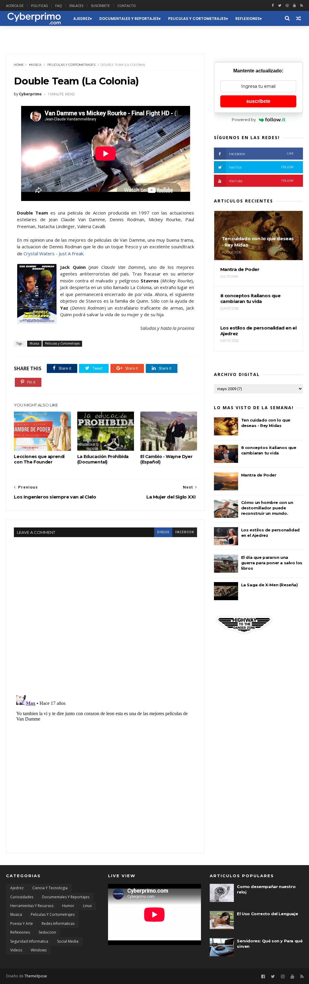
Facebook (261, 154)
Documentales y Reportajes (129, 18)
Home (19, 65)
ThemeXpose (35, 976)
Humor (68, 905)
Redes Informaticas (58, 923)
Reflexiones (247, 18)
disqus (163, 532)
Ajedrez (81, 18)
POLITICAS (39, 5)
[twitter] (279, 5)
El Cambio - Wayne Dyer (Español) (166, 459)
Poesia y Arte (21, 923)
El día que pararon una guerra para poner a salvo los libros (271, 563)
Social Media (67, 941)
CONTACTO (126, 5)
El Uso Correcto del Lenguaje (267, 913)
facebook (184, 532)
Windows (38, 950)
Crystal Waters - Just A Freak (53, 253)
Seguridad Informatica (29, 941)
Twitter (261, 167)
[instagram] (287, 5)
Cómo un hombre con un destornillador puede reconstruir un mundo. (267, 508)
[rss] (301, 5)
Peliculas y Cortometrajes (197, 18)
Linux (87, 905)
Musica (35, 65)
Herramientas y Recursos (31, 905)
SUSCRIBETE (100, 5)
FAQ (58, 5)
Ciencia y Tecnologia (50, 887)
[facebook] (273, 5)
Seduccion (21, 33)
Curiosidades (21, 897)
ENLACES (76, 5)
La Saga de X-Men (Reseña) (269, 584)
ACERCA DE (15, 5)
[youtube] (294, 5)
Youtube (261, 181)
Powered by (244, 119)
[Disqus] (105, 612)
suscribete (258, 101)
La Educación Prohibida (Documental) (103, 459)
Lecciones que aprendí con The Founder (39, 459)
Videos (16, 950)
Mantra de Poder (258, 475)
